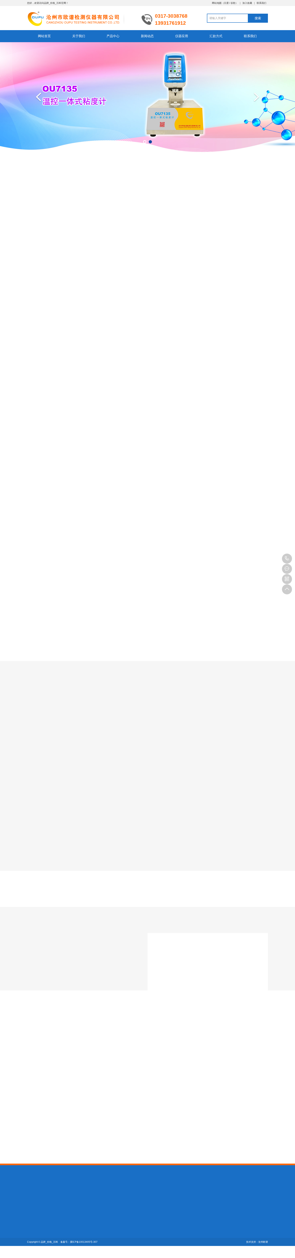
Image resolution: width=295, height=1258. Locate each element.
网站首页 (44, 36)
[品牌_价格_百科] (81, 18)
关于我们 (78, 36)
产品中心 (113, 36)
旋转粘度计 (147, 221)
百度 (226, 3)
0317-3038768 (287, 559)
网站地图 (217, 3)
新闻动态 (147, 36)
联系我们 (261, 3)
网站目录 (103, 1192)
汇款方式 (216, 36)
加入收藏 (247, 3)
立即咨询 (232, 542)
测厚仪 (48, 1192)
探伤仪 (59, 1192)
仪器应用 (181, 36)
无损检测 (72, 1192)
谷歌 (233, 3)
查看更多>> (147, 509)
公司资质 (32, 1227)
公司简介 (32, 1222)
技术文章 (147, 1074)
